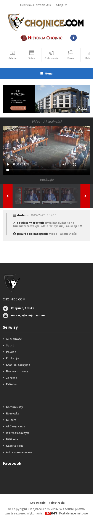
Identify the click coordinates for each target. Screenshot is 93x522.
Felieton (12, 384)
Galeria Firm (14, 446)
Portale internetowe (73, 513)
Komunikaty (14, 407)
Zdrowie (11, 378)
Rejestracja (56, 503)
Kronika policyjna (18, 365)
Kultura (11, 420)
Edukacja (12, 358)
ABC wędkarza (16, 426)
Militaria (12, 439)
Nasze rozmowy (17, 371)
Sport (10, 345)
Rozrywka (12, 413)
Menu (49, 73)
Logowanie (38, 503)
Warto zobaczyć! (17, 433)
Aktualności (14, 339)
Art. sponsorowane (19, 452)
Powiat (11, 352)
